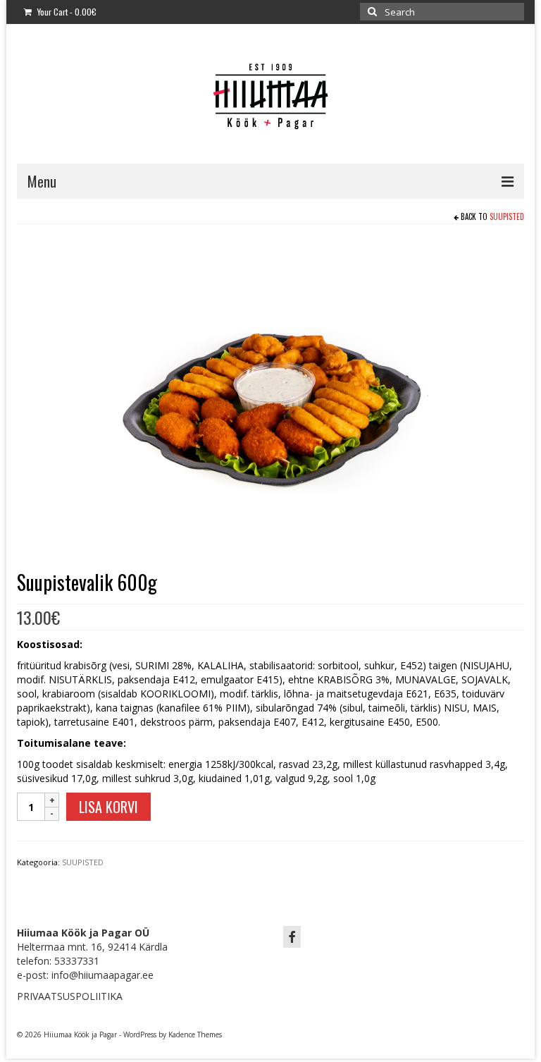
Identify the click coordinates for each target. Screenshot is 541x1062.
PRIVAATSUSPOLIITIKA (70, 996)
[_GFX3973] (270, 398)
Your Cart (66, 12)
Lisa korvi (108, 806)
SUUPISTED (507, 216)
